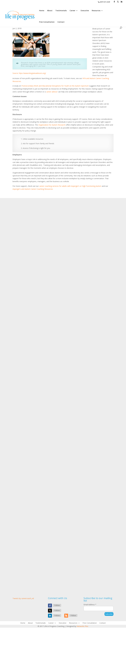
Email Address (90, 604)
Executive (85, 11)
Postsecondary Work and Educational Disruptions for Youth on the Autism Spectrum (55, 86)
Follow (57, 605)
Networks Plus (82, 626)
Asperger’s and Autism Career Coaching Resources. (33, 189)
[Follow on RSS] (66, 616)
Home (41, 11)
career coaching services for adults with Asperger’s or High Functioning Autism (70, 186)
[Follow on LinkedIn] (50, 616)
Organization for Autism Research (51, 125)
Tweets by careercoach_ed (23, 598)
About (49, 11)
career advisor (51, 92)
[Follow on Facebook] (50, 606)
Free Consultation (47, 22)
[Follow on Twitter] (50, 611)
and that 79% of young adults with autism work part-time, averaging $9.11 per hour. (51, 65)
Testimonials (61, 11)
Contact (60, 22)
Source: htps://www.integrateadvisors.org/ (29, 73)
